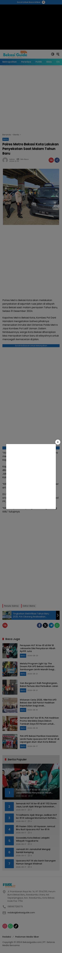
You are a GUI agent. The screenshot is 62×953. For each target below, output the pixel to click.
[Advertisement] (31, 476)
